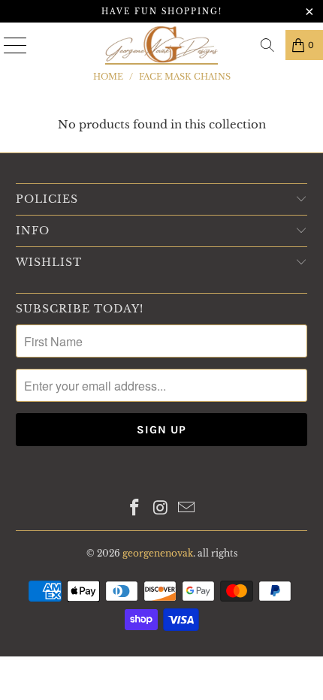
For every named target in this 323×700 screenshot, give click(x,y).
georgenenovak (157, 553)
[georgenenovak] (162, 45)
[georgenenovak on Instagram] (160, 509)
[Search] (267, 45)
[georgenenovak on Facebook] (134, 509)
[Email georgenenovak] (187, 509)
